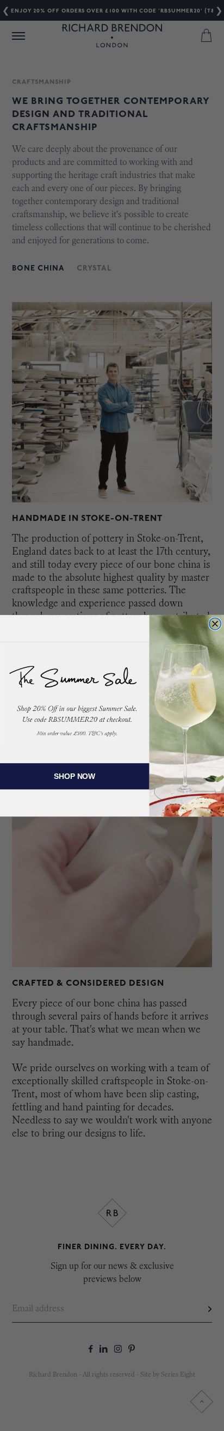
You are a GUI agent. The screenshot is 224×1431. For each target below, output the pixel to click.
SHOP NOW (74, 776)
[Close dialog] (215, 624)
